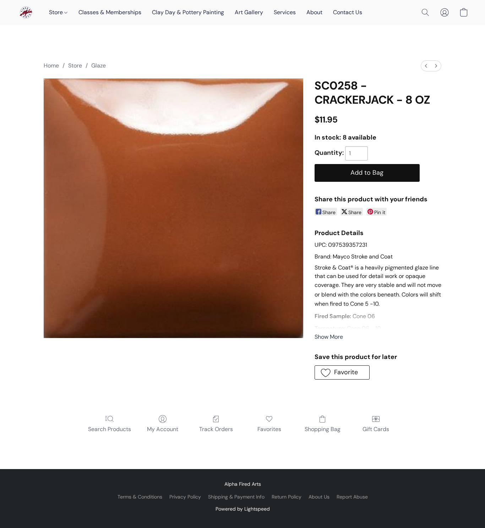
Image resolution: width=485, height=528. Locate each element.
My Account (162, 429)
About (314, 12)
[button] (26, 12)
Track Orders (216, 429)
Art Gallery (249, 12)
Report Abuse (352, 497)
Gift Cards (376, 429)
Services (285, 12)
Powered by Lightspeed (243, 509)
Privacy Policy (185, 497)
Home (51, 65)
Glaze (98, 65)
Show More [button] (329, 337)
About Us (319, 497)
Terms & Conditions (140, 497)
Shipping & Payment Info (236, 497)
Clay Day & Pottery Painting (188, 12)
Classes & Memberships (109, 12)
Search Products (109, 429)
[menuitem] (426, 66)
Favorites (269, 429)
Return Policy (286, 497)
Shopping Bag (322, 429)
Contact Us (347, 12)
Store (56, 12)
